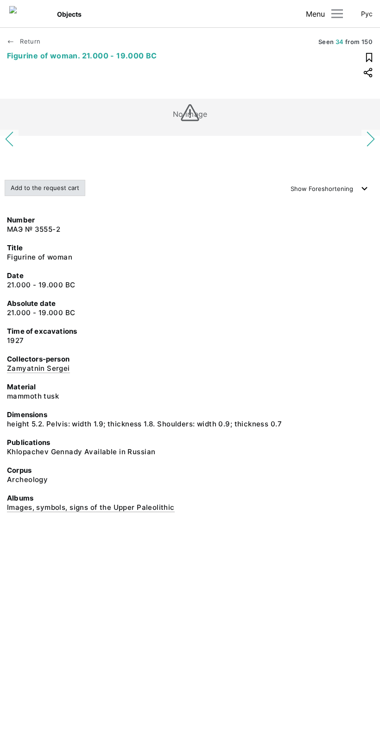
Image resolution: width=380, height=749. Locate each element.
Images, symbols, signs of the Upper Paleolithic (91, 507)
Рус (367, 14)
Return (29, 41)
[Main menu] (337, 14)
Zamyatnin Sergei (38, 368)
